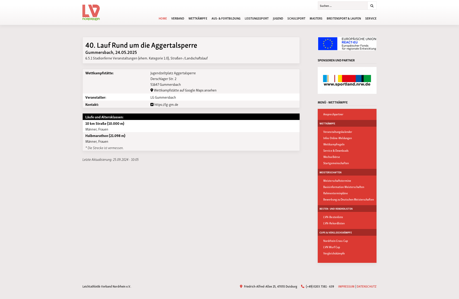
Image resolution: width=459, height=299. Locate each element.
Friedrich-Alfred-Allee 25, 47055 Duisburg (270, 286)
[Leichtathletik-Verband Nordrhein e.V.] (93, 12)
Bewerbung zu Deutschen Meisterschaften (348, 199)
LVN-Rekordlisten (334, 223)
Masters (316, 18)
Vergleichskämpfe (334, 253)
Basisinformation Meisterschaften (343, 186)
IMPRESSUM (346, 286)
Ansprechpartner (333, 114)
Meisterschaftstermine (337, 180)
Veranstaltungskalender (337, 131)
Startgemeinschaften (336, 162)
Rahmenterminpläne (335, 193)
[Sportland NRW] (347, 80)
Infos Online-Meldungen (337, 137)
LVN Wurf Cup (331, 246)
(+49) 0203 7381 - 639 (319, 286)
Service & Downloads (336, 150)
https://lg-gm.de (166, 104)
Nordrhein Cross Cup (335, 240)
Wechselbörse (331, 156)
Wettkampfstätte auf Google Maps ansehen (185, 90)
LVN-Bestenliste (333, 216)
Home (163, 18)
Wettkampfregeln (334, 144)
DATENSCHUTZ (367, 286)
